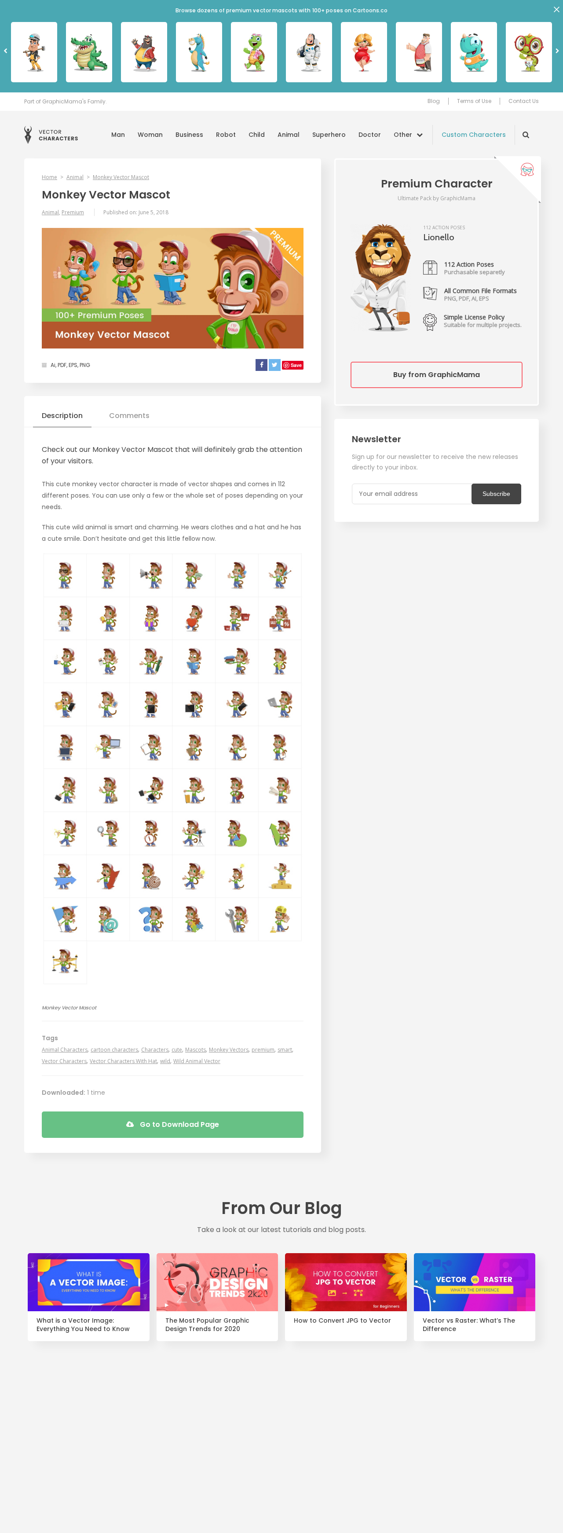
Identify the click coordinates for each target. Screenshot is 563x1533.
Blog (434, 101)
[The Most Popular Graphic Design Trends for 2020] (217, 1282)
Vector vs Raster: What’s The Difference (469, 1325)
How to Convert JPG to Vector (342, 1321)
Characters (154, 1049)
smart (285, 1049)
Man (118, 134)
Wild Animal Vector (196, 1061)
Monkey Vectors (229, 1049)
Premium (73, 212)
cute (177, 1049)
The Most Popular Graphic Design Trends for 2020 (207, 1325)
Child (257, 134)
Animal (289, 134)
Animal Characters (65, 1049)
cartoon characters (114, 1049)
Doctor (369, 134)
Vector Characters (51, 135)
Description (62, 416)
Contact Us (523, 101)
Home (49, 177)
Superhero (329, 134)
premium (263, 1049)
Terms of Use (474, 101)
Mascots (195, 1049)
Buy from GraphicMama (436, 375)
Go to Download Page (178, 1124)
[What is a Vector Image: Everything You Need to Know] (89, 1282)
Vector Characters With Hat (123, 1061)
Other (403, 134)
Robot (226, 134)
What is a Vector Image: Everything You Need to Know (83, 1325)
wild (165, 1061)
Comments (129, 416)
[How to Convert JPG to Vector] (346, 1282)
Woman (150, 134)
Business (189, 134)
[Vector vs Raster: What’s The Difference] (475, 1282)
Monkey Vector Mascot (121, 177)
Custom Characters (474, 134)
